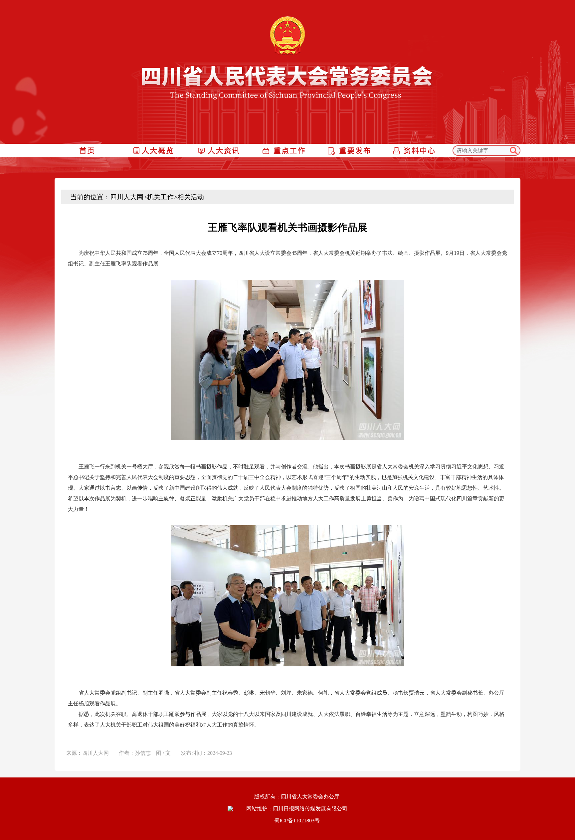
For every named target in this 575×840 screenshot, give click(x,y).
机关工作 (160, 197)
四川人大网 (126, 197)
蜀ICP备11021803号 (297, 820)
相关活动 (190, 197)
